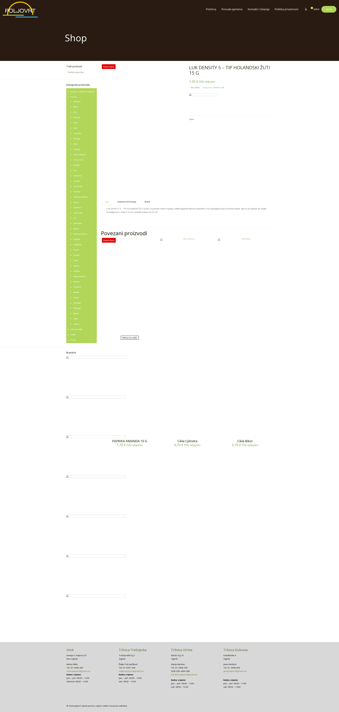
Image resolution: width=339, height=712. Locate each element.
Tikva (75, 318)
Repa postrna (79, 276)
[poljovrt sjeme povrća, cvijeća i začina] (20, 9)
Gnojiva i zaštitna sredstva (83, 91)
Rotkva (76, 281)
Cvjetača (77, 133)
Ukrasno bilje (76, 329)
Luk (222, 87)
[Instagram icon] (266, 705)
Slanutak (77, 302)
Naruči (329, 9)
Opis (107, 202)
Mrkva (76, 228)
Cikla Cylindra (187, 441)
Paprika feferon (80, 234)
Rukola (76, 292)
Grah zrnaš (78, 159)
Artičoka (77, 101)
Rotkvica (77, 287)
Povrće (216, 87)
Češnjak (76, 138)
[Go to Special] (96, 358)
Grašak (76, 165)
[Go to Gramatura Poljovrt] (96, 596)
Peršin (76, 249)
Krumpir (77, 191)
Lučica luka (78, 212)
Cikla (75, 128)
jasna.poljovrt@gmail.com (235, 671)
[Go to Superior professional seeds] (96, 516)
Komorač (77, 175)
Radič (75, 260)
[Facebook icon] (263, 705)
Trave (73, 340)
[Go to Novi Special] (96, 437)
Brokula (76, 117)
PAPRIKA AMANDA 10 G (129, 441)
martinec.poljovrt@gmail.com (184, 674)
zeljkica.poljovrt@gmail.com (131, 671)
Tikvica (76, 324)
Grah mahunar (79, 154)
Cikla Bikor (245, 441)
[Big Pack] (203, 103)
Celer (75, 122)
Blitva (75, 106)
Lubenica (77, 207)
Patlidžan (77, 244)
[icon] (269, 705)
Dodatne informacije (126, 202)
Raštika (76, 271)
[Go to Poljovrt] (96, 477)
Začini (73, 334)
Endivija (76, 149)
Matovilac (77, 223)
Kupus (76, 202)
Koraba (76, 181)
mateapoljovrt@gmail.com (78, 671)
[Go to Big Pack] (96, 556)
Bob (75, 112)
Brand (147, 202)
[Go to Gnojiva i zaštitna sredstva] (96, 397)
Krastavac (77, 186)
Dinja (75, 144)
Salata (76, 297)
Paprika (76, 239)
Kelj (75, 170)
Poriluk (76, 255)
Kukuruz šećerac (80, 196)
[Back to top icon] (326, 706)
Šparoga (77, 308)
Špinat (76, 313)
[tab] (107, 202)
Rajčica (76, 265)
